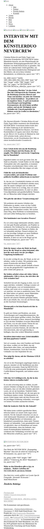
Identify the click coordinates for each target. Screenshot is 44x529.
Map (10, 20)
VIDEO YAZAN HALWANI (15, 494)
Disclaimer (8, 511)
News (10, 24)
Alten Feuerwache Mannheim (23, 513)
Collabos (11, 26)
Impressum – (9, 509)
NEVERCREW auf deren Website (17, 471)
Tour (10, 22)
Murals (11, 18)
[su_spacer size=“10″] (12, 144)
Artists (10, 15)
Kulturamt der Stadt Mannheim (24, 517)
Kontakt (16, 13)
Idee (14, 7)
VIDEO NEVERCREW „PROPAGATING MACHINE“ (20, 499)
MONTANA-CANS (11, 519)
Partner (15, 9)
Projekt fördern (18, 11)
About (10, 5)
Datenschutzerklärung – (24, 509)
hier (30, 466)
